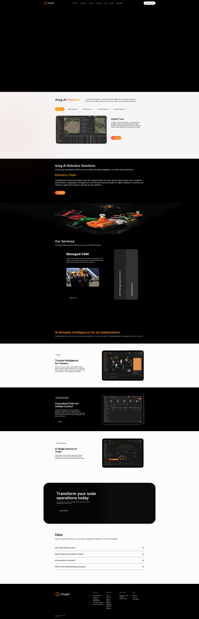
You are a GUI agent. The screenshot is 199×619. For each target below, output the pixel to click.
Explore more (73, 297)
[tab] (60, 109)
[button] (76, 3)
